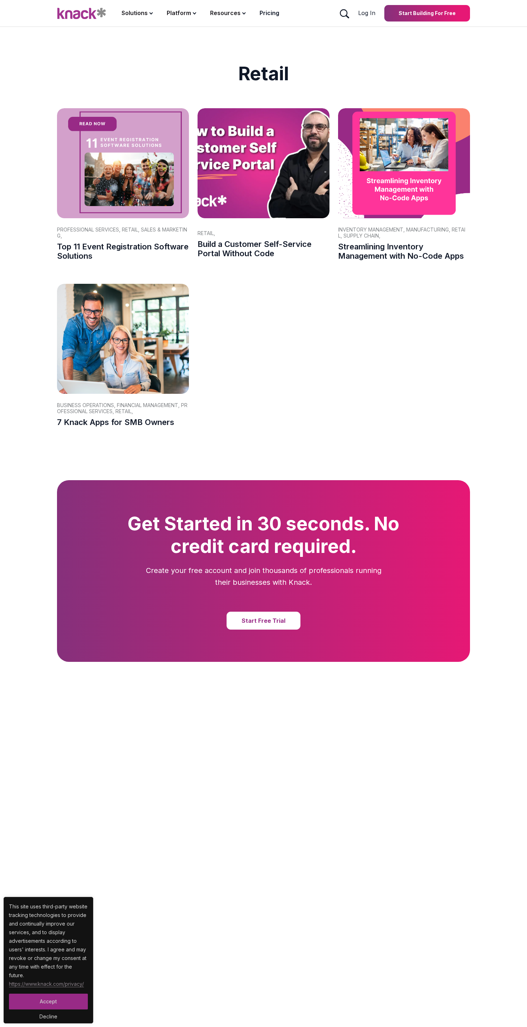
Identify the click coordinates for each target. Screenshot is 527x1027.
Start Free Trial (263, 620)
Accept (48, 1001)
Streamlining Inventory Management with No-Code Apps (401, 251)
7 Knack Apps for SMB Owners (115, 422)
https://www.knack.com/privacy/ (46, 984)
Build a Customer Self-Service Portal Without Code (255, 248)
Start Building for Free (427, 13)
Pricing (269, 12)
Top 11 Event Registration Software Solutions (123, 251)
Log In (366, 12)
